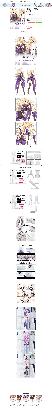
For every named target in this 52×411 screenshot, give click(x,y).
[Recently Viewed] (50, 409)
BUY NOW (39, 22)
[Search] (41, 1)
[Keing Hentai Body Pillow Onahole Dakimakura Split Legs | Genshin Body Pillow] (41, 8)
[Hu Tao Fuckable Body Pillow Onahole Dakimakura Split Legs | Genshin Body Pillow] (32, 399)
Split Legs (29, 5)
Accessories (27, 19)
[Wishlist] (10, 9)
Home (16, 1)
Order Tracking (30, 1)
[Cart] (39, 1)
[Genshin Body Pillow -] (11, 1)
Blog (27, 1)
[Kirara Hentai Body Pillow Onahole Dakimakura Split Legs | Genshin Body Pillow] (39, 399)
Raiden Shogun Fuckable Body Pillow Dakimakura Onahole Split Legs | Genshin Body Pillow (26, 404)
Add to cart (31, 22)
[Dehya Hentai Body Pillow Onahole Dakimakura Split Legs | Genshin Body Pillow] (19, 399)
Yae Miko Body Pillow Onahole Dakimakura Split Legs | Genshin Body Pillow (13, 404)
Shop (18, 1)
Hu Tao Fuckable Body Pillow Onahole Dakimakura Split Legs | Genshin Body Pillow (32, 404)
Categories (21, 1)
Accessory (25, 1)
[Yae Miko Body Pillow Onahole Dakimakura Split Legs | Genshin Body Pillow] (40, 8)
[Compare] (10, 10)
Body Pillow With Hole (26, 5)
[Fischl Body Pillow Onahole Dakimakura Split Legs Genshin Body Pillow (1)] (17, 18)
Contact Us (35, 1)
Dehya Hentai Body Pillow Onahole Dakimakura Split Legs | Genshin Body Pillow (19, 404)
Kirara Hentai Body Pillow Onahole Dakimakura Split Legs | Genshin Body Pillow (39, 404)
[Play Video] (10, 8)
